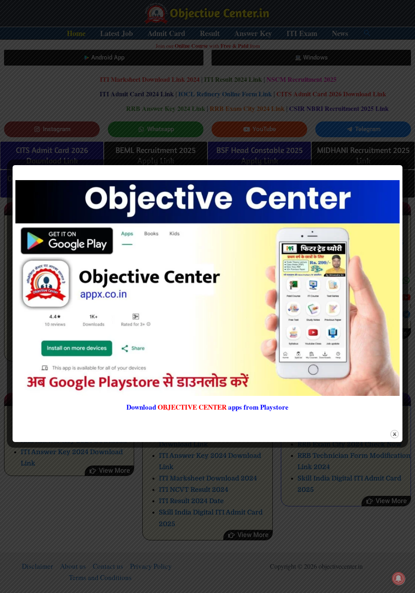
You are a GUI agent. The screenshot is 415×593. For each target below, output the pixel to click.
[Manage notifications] (398, 578)
